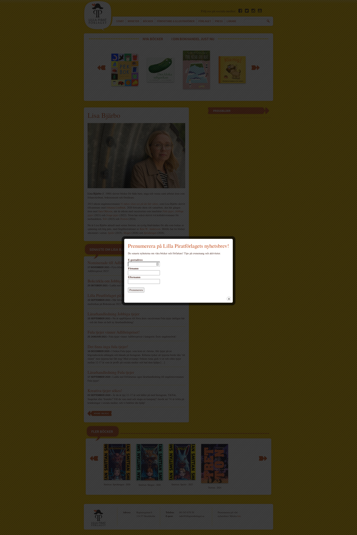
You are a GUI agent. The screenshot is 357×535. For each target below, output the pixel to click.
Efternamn (134, 277)
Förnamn (133, 268)
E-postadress (135, 260)
